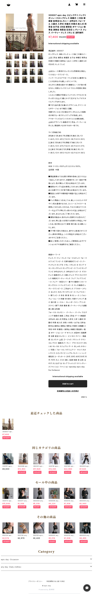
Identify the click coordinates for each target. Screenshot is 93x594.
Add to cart (67, 384)
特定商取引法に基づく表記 (55, 581)
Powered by (44, 589)
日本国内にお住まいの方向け (68, 391)
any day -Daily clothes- (11, 567)
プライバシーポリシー (35, 581)
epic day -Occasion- (10, 559)
